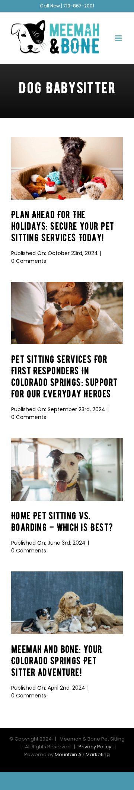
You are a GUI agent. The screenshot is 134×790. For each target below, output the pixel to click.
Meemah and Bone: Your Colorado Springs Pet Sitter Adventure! (56, 660)
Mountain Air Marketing (82, 754)
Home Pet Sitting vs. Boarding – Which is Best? (62, 521)
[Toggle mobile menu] (119, 38)
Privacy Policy (95, 746)
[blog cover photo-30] (67, 574)
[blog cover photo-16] (67, 441)
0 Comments (28, 261)
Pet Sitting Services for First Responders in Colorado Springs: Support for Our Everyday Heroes (64, 376)
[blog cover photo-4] (67, 140)
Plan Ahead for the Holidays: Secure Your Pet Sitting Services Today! (62, 226)
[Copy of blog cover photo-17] (67, 285)
